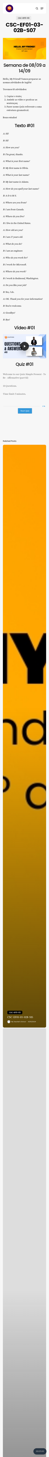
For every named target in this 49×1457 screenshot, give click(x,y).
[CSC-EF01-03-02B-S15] (24, 736)
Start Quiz (24, 411)
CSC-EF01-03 (23, 18)
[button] (42, 8)
